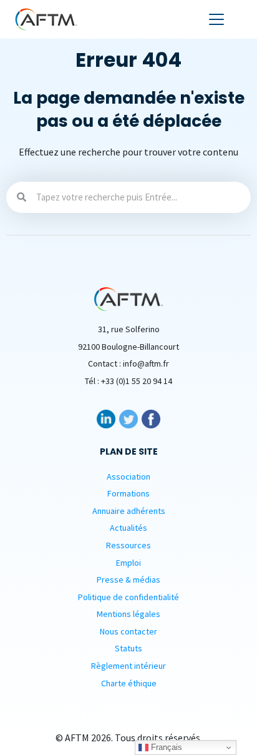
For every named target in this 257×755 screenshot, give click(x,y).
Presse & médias (128, 579)
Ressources (128, 545)
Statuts (128, 648)
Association (128, 476)
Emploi (128, 562)
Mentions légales (128, 613)
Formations (128, 493)
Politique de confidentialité (128, 597)
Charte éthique (129, 683)
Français (165, 747)
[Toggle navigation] (216, 19)
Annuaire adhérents (128, 510)
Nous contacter (128, 631)
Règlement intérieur (128, 665)
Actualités (128, 527)
